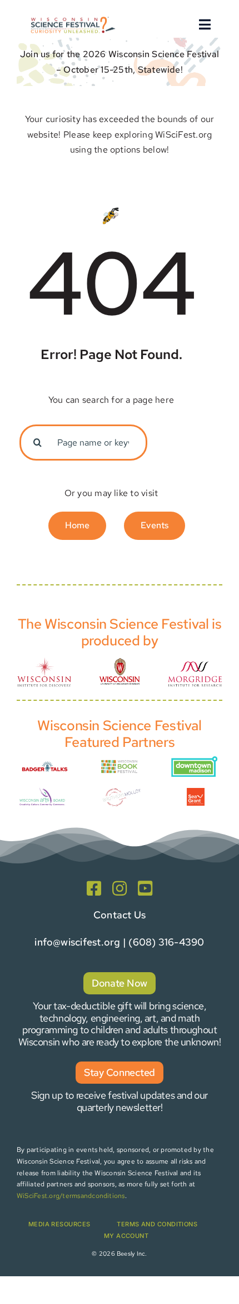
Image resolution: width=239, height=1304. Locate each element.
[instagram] (119, 888)
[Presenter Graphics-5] (195, 792)
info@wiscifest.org (77, 942)
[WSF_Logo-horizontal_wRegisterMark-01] (72, 17)
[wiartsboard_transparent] (42, 790)
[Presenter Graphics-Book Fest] (119, 762)
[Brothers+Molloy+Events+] (122, 786)
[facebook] (94, 888)
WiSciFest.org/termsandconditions (71, 1195)
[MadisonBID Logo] (194, 760)
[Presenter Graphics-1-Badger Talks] (45, 762)
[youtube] (145, 888)
